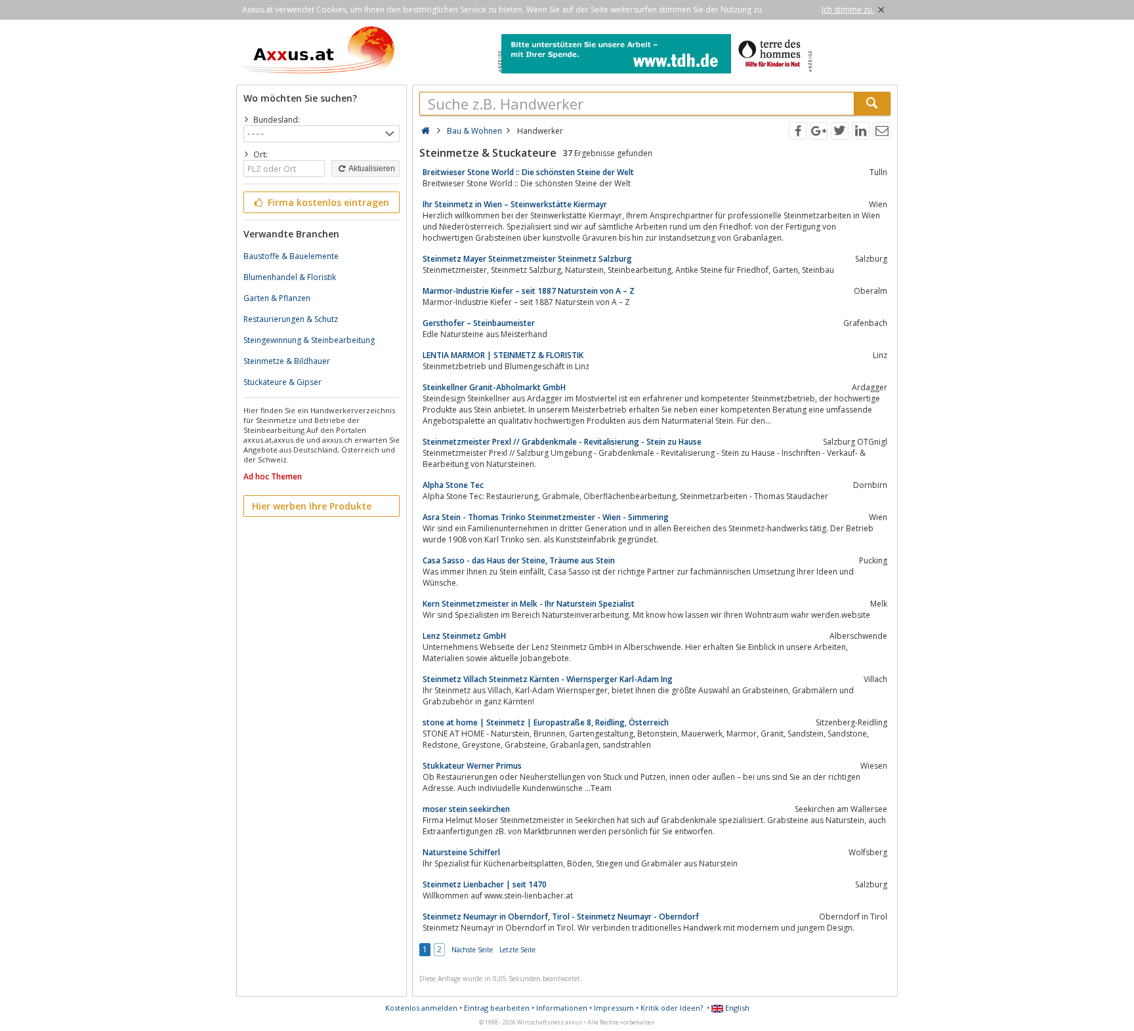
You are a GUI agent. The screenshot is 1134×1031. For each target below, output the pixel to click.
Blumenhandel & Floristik (289, 277)
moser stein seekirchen (466, 809)
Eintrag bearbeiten (497, 1008)
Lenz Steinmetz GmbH (464, 635)
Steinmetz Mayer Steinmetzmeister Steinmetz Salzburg (527, 258)
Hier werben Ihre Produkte (311, 506)
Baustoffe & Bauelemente (291, 256)
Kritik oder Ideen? (671, 1008)
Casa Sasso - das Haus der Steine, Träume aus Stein (519, 560)
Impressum (614, 1008)
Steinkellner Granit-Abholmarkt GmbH (494, 387)
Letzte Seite (517, 949)
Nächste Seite (472, 949)
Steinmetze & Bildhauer (286, 361)
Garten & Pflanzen (276, 298)
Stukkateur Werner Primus (472, 765)
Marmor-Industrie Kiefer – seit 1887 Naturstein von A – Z (529, 290)
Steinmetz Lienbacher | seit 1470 (485, 884)
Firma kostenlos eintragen (327, 202)
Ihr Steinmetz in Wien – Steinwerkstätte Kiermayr (515, 204)
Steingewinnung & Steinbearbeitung (309, 340)
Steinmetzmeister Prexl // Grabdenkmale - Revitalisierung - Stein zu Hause (562, 441)
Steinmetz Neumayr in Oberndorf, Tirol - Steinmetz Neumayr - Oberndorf (561, 916)
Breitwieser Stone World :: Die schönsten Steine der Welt (528, 172)
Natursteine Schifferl (461, 852)
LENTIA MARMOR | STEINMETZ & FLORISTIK (503, 355)
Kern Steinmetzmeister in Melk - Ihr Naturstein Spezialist (529, 603)
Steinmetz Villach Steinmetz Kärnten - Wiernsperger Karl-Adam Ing (548, 679)
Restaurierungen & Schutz (290, 319)
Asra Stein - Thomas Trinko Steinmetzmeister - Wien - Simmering (546, 517)
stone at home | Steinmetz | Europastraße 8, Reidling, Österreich (546, 722)
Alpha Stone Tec (453, 485)
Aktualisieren (371, 168)
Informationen (561, 1008)
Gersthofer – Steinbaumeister (479, 323)
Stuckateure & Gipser (282, 382)
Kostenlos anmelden (421, 1008)
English (736, 1008)
